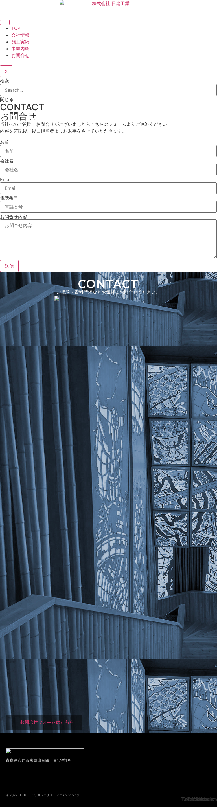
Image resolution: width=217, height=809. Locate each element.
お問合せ (20, 55)
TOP (15, 28)
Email (6, 179)
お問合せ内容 (13, 216)
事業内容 (20, 48)
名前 (4, 142)
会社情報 (20, 35)
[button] (44, 722)
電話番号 (9, 198)
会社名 (7, 161)
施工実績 (20, 42)
